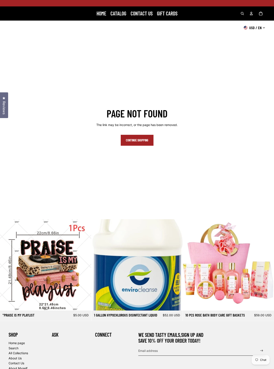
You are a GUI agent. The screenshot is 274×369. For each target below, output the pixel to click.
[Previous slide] (6, 265)
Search (13, 348)
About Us (15, 358)
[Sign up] (261, 350)
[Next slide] (84, 265)
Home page (17, 343)
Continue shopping (137, 140)
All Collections (18, 353)
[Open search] (242, 13)
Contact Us (16, 363)
